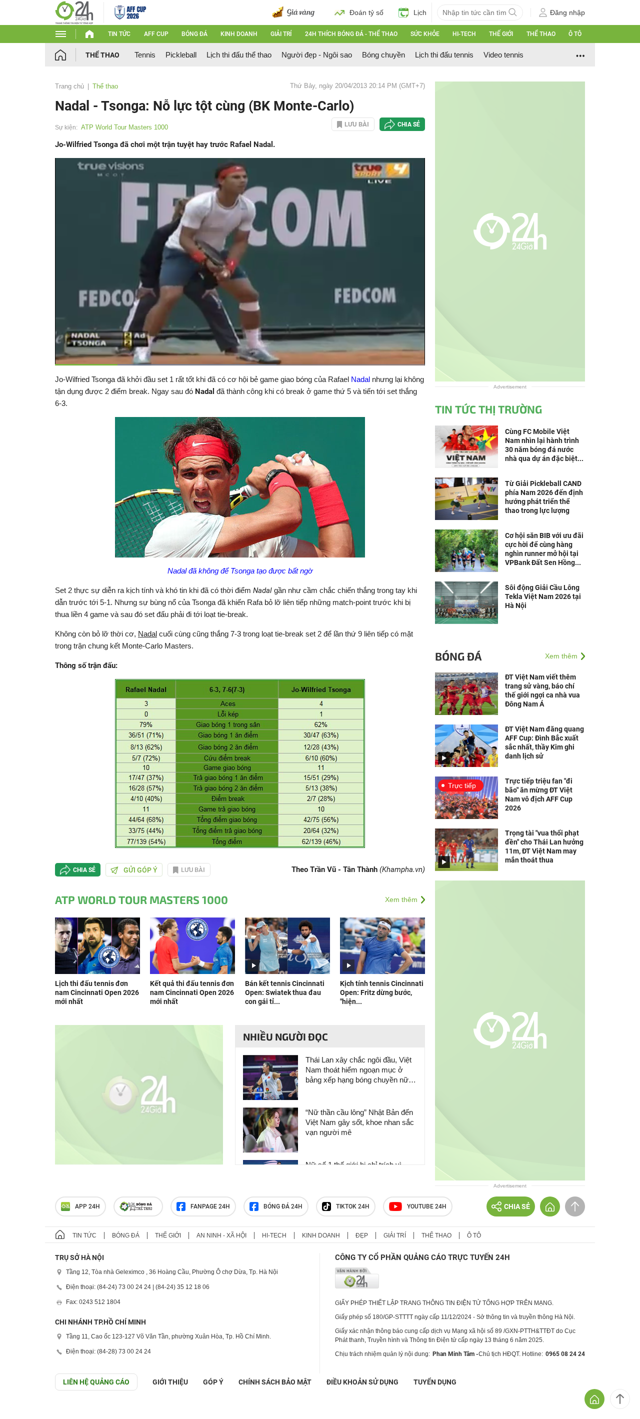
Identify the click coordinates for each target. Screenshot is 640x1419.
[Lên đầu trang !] (620, 1399)
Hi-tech (464, 34)
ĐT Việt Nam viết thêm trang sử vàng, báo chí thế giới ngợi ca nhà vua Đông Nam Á (542, 690)
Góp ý (213, 1382)
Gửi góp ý (141, 870)
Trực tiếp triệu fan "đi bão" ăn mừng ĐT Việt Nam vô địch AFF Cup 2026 (538, 794)
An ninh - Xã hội (221, 1235)
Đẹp (362, 1235)
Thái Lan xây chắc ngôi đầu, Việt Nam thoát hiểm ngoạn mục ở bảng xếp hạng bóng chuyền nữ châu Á (359, 1070)
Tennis (145, 54)
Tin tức (119, 34)
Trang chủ (69, 86)
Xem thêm (401, 900)
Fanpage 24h (210, 1206)
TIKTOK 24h (353, 1206)
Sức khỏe (425, 34)
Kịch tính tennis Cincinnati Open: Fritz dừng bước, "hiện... (382, 993)
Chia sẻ (409, 124)
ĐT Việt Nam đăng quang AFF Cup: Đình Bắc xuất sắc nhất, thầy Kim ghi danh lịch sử (544, 742)
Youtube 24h (426, 1206)
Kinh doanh (239, 34)
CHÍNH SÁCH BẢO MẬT (275, 1382)
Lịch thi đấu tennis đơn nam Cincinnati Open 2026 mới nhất (97, 993)
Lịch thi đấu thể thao (239, 54)
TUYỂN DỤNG (435, 1382)
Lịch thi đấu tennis (444, 54)
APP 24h (87, 1206)
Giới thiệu (170, 1382)
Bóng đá (195, 34)
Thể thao (541, 34)
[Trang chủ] (70, 55)
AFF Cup (156, 34)
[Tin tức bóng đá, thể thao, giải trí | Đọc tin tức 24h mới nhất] (74, 12)
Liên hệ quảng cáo (96, 1382)
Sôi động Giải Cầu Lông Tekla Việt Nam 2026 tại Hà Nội (543, 597)
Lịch (420, 12)
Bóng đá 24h (283, 1206)
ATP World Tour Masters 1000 (124, 127)
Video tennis (504, 54)
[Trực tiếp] (466, 796)
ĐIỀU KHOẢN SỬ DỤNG (362, 1382)
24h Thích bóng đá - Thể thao (351, 34)
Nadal (360, 379)
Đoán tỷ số (367, 12)
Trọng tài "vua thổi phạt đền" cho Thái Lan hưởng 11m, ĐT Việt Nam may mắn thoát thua (544, 846)
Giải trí (281, 34)
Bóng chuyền (383, 54)
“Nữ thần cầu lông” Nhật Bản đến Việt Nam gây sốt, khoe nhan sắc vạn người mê (360, 1122)
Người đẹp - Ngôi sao (317, 54)
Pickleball (181, 54)
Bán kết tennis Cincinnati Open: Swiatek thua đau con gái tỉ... (284, 993)
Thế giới (501, 34)
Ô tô (575, 34)
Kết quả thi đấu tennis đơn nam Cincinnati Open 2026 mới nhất (192, 993)
